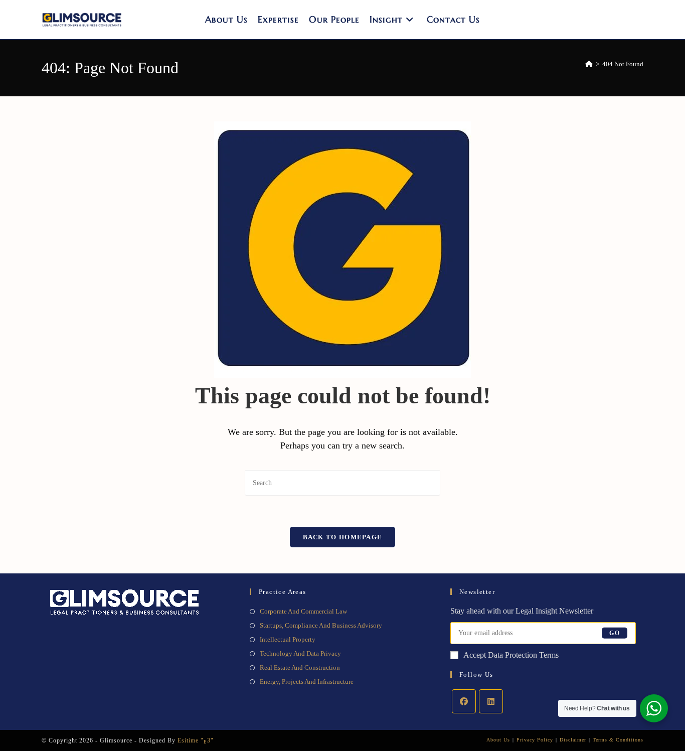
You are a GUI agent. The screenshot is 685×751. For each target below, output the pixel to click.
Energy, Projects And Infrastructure (307, 681)
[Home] (589, 64)
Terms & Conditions (618, 739)
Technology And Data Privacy (300, 653)
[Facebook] (464, 701)
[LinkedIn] (491, 701)
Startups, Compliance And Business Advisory (321, 625)
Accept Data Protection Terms (511, 655)
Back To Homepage (343, 537)
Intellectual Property (287, 639)
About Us (498, 739)
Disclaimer (573, 739)
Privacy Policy (535, 739)
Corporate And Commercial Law (303, 611)
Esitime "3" (196, 740)
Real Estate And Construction (300, 667)
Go (614, 633)
